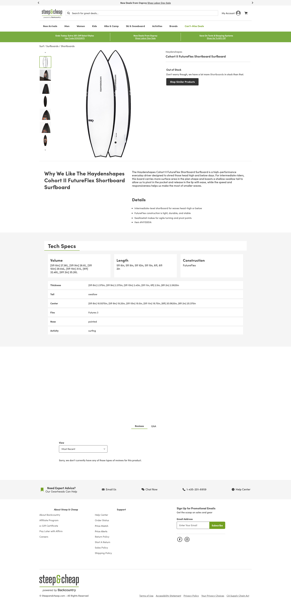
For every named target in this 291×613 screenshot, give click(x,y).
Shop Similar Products (182, 81)
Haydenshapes (174, 51)
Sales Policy (101, 547)
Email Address (185, 518)
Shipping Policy (103, 553)
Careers (43, 536)
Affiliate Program (49, 520)
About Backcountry (49, 514)
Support (121, 509)
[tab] (62, 246)
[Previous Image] (45, 52)
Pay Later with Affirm (51, 531)
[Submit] (68, 13)
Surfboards (52, 46)
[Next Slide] (252, 2)
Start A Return (102, 542)
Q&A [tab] (153, 426)
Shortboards (68, 46)
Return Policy (102, 536)
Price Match (101, 525)
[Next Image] (45, 150)
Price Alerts (101, 531)
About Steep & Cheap (66, 509)
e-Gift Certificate (48, 525)
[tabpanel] (145, 294)
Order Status (102, 520)
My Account (228, 13)
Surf (41, 46)
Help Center (101, 514)
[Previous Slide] (38, 2)
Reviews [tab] (139, 426)
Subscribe (217, 525)
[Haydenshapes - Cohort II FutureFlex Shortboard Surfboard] (45, 62)
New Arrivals (50, 26)
